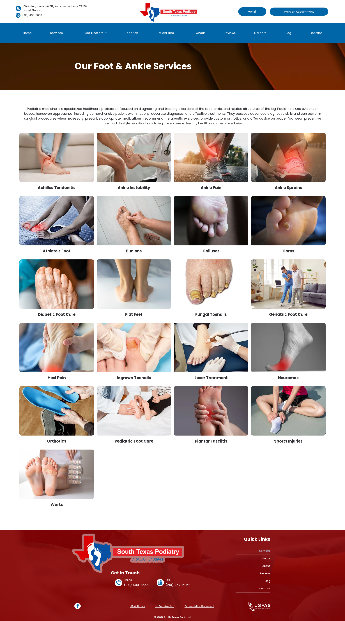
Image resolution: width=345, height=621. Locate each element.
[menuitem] (27, 33)
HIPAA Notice (137, 606)
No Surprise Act (164, 606)
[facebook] (77, 606)
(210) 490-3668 (32, 15)
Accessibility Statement (199, 606)
